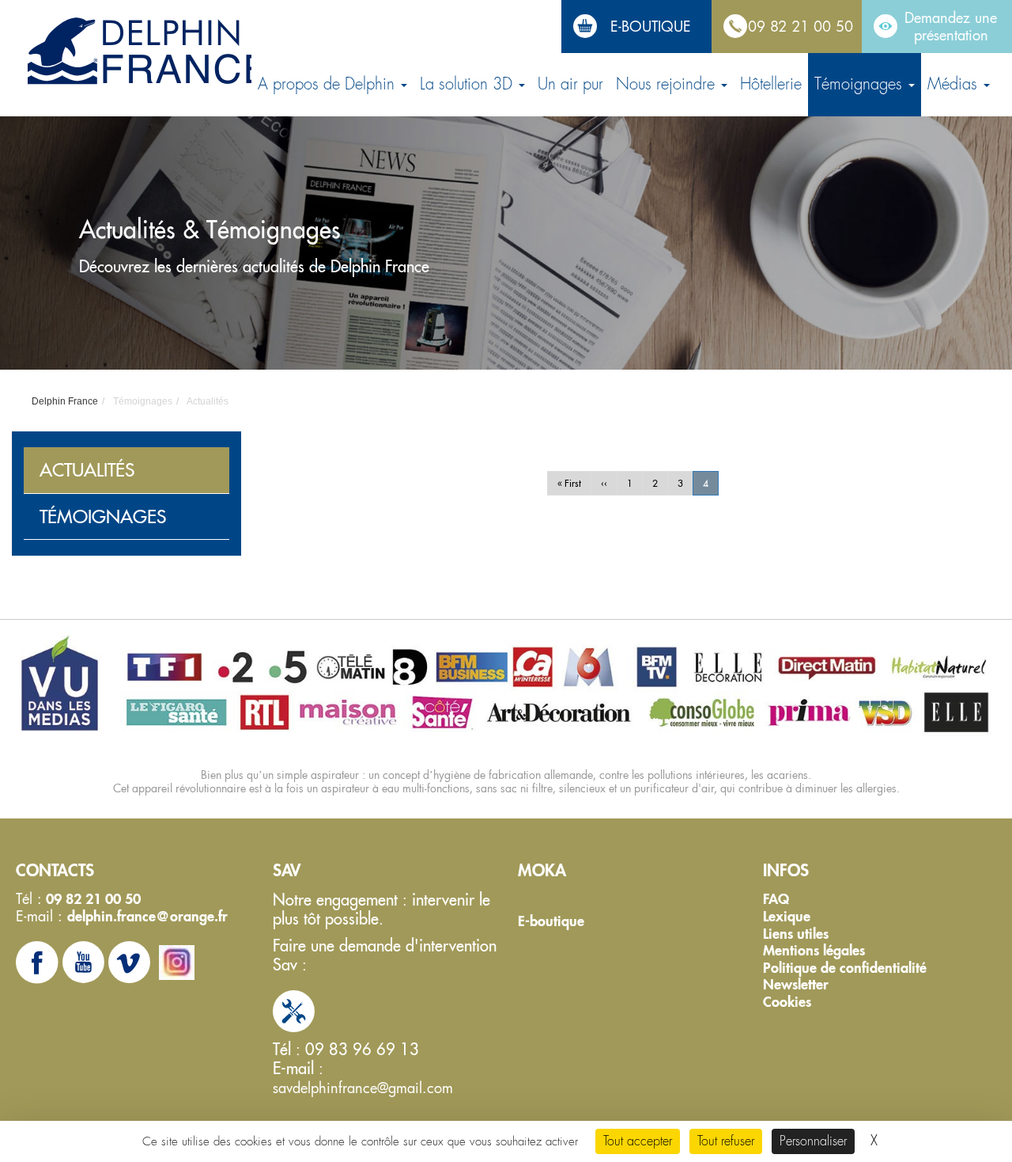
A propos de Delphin (328, 84)
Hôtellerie (771, 84)
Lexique (786, 916)
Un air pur (570, 84)
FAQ (776, 899)
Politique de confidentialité (845, 968)
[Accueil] (149, 52)
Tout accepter (637, 1141)
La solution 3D (468, 84)
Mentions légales (814, 950)
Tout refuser (725, 1141)
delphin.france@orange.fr (147, 916)
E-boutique (551, 921)
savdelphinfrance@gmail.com (363, 1087)
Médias (954, 84)
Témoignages (860, 84)
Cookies (787, 1002)
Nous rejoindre (667, 84)
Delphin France (65, 401)
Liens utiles (796, 934)
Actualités (87, 469)
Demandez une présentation (950, 26)
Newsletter (796, 984)
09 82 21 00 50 (800, 26)
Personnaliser (813, 1141)
